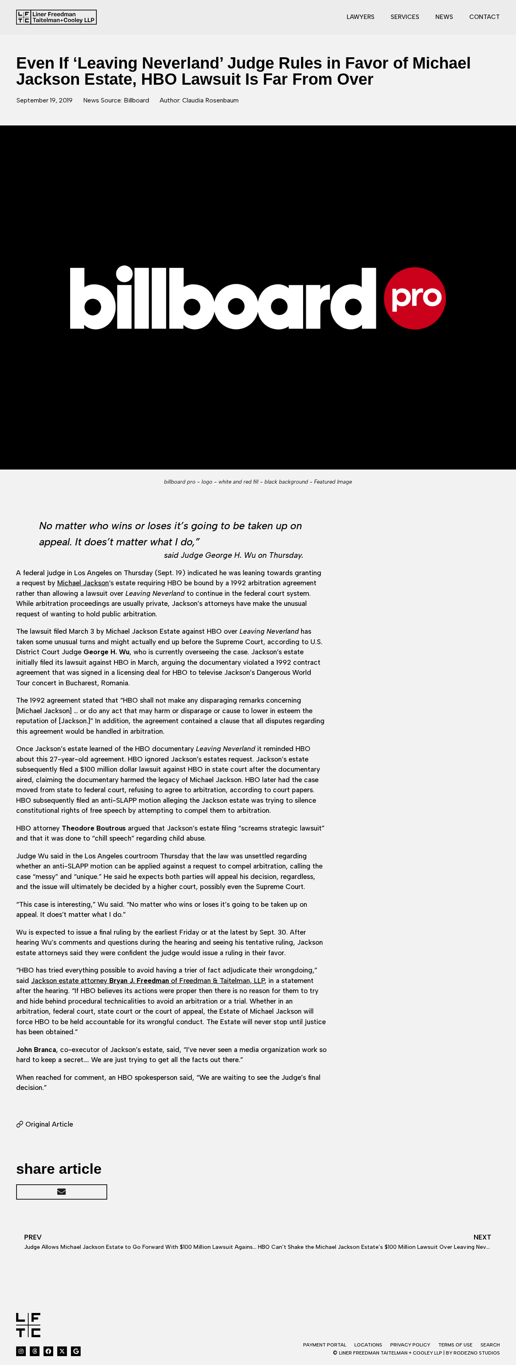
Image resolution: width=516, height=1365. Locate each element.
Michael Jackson (83, 583)
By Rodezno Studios (473, 1353)
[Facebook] (48, 1351)
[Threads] (35, 1351)
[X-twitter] (62, 1351)
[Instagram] (21, 1351)
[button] (61, 1192)
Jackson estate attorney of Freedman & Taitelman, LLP (147, 981)
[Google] (76, 1351)
